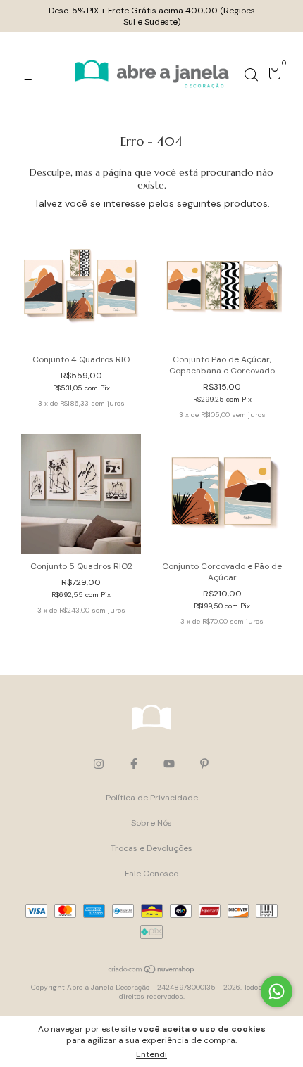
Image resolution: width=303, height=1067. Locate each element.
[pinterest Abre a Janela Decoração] (204, 763)
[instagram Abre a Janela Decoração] (98, 763)
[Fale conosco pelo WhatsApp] (276, 991)
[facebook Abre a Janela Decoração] (134, 763)
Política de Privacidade (152, 797)
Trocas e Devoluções (151, 848)
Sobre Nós (151, 823)
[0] (272, 76)
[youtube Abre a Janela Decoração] (169, 763)
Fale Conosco (151, 873)
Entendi (151, 1054)
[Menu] (30, 75)
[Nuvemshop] (152, 970)
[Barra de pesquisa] (251, 75)
